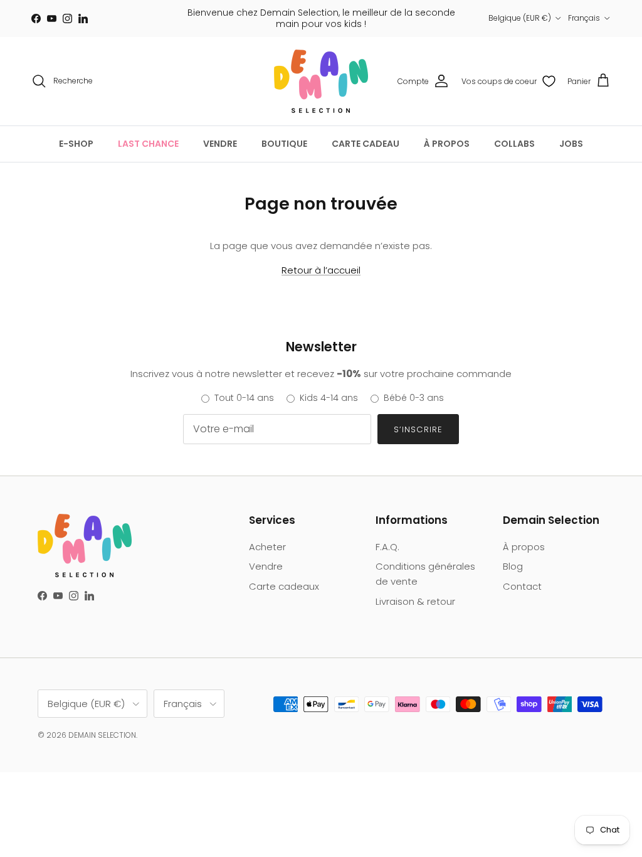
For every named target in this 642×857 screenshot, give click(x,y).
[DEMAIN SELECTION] (321, 81)
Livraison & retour (415, 601)
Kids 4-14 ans (329, 397)
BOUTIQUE (284, 143)
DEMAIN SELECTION (102, 735)
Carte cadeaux (284, 586)
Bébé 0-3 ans (414, 397)
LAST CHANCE (148, 143)
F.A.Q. (387, 546)
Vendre (266, 566)
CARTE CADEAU (365, 143)
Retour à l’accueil (321, 270)
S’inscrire (418, 429)
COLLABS (514, 143)
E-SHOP (76, 143)
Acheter (267, 546)
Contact (522, 586)
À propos (524, 546)
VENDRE (220, 143)
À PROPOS (447, 143)
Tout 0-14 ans (244, 397)
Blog (513, 566)
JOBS (571, 143)
